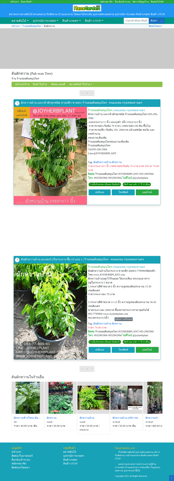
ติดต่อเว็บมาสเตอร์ (22, 455)
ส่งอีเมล (99, 192)
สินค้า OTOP (93, 20)
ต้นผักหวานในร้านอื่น (28, 377)
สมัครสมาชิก (106, 2)
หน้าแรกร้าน (22, 84)
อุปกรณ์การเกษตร (44, 20)
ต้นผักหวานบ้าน (102, 162)
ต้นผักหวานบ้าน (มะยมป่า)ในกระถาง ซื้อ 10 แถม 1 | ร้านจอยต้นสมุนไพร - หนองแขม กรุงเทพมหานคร (82, 259)
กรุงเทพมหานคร (135, 110)
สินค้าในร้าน (40, 84)
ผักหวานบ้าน (87, 417)
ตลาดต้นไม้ (19, 20)
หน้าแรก (15, 2)
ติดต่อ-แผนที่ (58, 84)
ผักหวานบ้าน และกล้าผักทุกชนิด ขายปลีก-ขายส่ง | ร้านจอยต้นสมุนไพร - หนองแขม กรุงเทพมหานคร (81, 102)
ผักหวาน (117, 162)
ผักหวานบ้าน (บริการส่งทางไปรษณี (126, 417)
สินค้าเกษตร (70, 20)
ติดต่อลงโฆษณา (21, 467)
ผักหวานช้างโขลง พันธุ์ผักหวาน (28, 417)
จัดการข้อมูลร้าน (141, 2)
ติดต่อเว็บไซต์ (157, 2)
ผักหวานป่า (151, 417)
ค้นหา (153, 20)
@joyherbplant (140, 177)
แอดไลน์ (147, 192)
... (162, 20)
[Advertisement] (87, 49)
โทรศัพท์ (123, 192)
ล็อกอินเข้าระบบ (122, 2)
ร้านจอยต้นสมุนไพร (31, 26)
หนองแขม (120, 110)
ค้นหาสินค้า (26, 2)
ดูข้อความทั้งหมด (123, 319)
